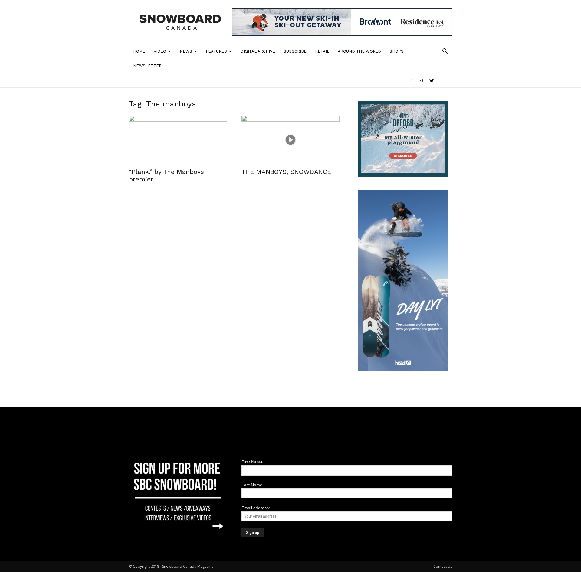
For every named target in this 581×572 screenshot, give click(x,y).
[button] (445, 52)
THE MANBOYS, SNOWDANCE (286, 171)
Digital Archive (258, 51)
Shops (396, 51)
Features (216, 51)
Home (139, 51)
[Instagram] (421, 80)
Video (160, 51)
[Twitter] (431, 80)
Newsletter (147, 66)
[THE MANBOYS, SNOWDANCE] (290, 140)
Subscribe (295, 51)
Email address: (255, 507)
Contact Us (442, 566)
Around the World (359, 51)
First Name (252, 461)
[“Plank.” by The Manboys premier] (178, 140)
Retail (322, 51)
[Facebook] (410, 80)
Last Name (251, 484)
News (186, 51)
